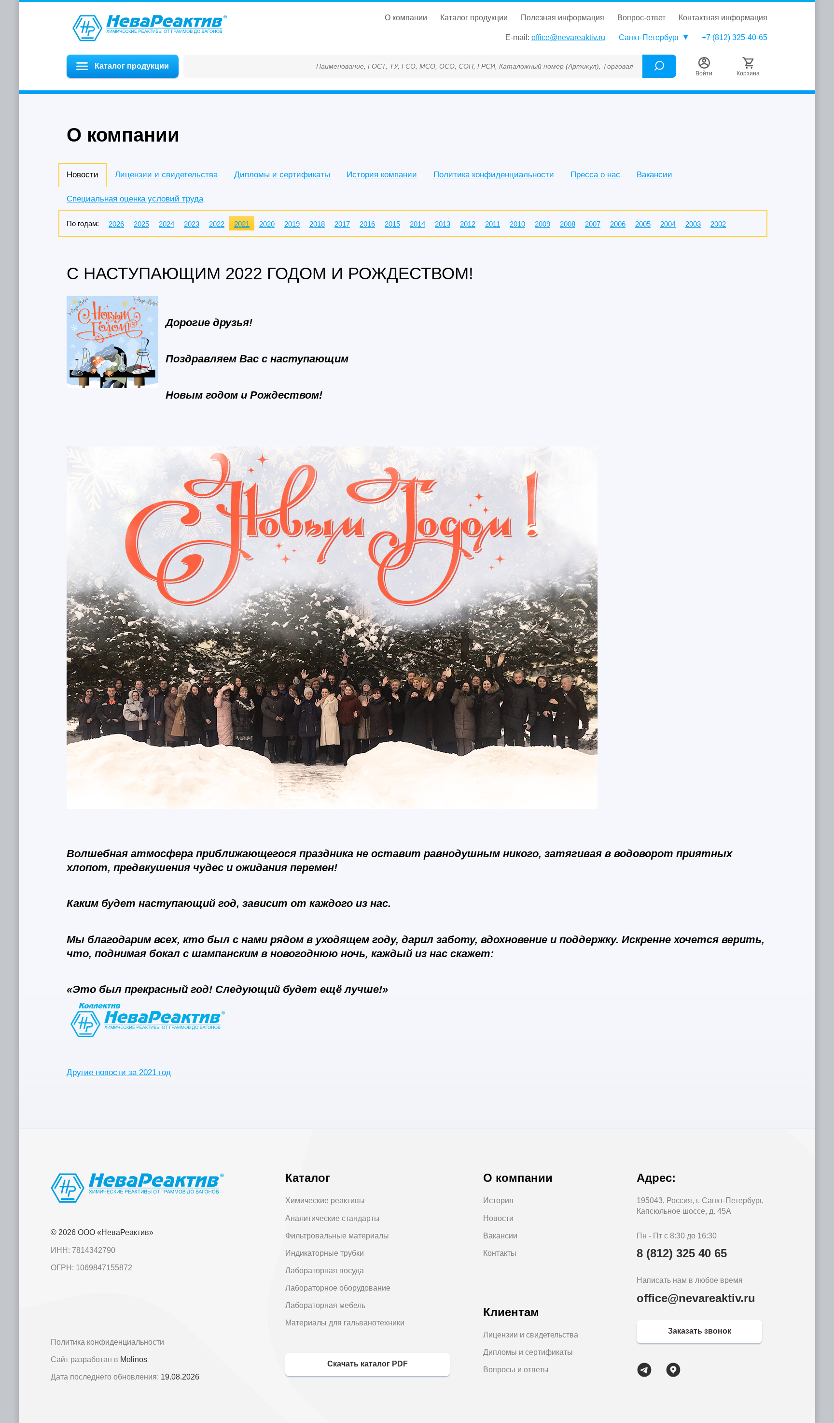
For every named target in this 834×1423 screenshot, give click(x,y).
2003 (693, 224)
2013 (442, 224)
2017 (342, 224)
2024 (166, 224)
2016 (367, 224)
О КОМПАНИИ (406, 18)
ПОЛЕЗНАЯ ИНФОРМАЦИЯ (562, 18)
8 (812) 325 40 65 (682, 1253)
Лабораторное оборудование (337, 1288)
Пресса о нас (595, 174)
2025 (141, 224)
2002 (718, 224)
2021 (242, 224)
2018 (317, 224)
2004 (668, 224)
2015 (392, 224)
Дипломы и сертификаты (282, 174)
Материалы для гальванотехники (344, 1323)
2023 (191, 224)
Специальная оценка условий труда (135, 198)
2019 (292, 224)
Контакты (499, 1253)
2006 (618, 224)
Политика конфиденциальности (493, 174)
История (498, 1200)
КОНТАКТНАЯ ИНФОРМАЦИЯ (723, 18)
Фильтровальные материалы (337, 1236)
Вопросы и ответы (516, 1370)
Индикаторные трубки (324, 1253)
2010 (517, 224)
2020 (267, 224)
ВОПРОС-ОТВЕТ (641, 18)
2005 (643, 224)
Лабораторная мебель (325, 1305)
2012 (467, 224)
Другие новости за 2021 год (119, 1072)
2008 (567, 224)
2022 (216, 224)
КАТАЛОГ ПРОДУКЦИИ (474, 18)
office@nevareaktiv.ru (568, 37)
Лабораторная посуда (324, 1270)
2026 (116, 224)
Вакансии (654, 174)
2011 (492, 224)
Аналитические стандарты (332, 1218)
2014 (417, 224)
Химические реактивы (325, 1200)
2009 (542, 224)
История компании (382, 174)
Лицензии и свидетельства (166, 174)
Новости (498, 1218)
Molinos (133, 1359)
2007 (592, 224)
